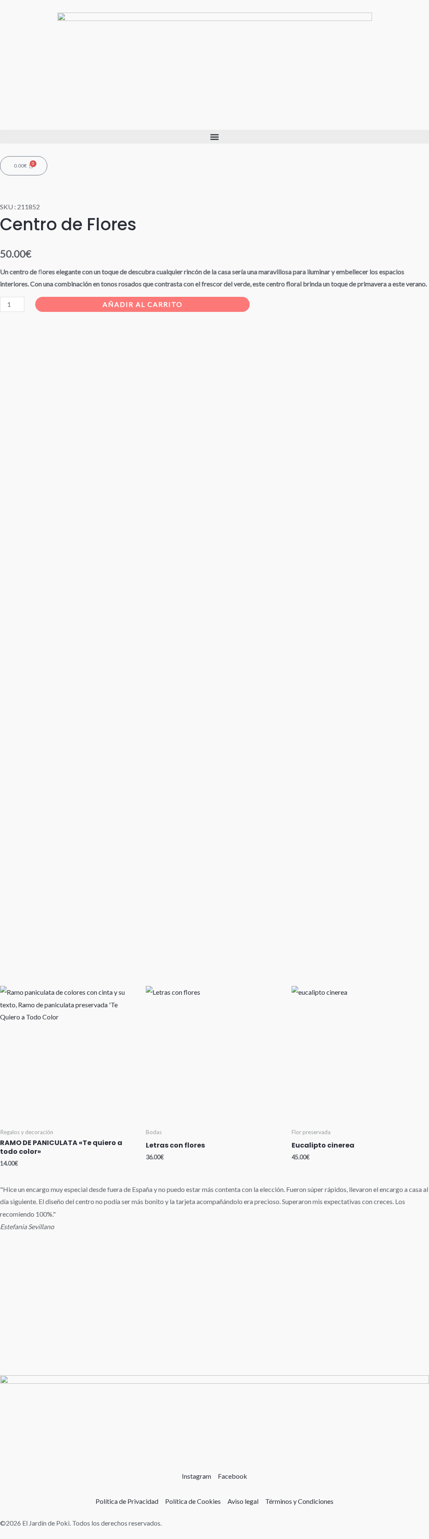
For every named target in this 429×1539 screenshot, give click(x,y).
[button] (214, 137)
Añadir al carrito (143, 304)
